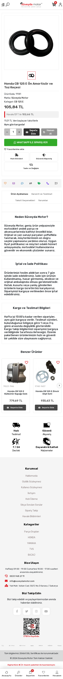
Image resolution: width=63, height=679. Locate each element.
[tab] (19, 194)
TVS (31, 549)
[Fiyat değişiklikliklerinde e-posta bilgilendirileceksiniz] (40, 183)
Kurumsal (31, 468)
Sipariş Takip (31, 510)
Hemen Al (50, 132)
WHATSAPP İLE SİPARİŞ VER (32, 142)
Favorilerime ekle (15, 149)
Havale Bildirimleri (31, 516)
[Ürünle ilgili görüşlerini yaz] (23, 183)
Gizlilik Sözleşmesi (31, 481)
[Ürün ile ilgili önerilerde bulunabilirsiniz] (57, 183)
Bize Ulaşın (31, 562)
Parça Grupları (31, 531)
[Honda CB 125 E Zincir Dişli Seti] (47, 372)
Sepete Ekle (33, 132)
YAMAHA (31, 543)
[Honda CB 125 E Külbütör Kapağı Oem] (15, 372)
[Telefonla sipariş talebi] (48, 183)
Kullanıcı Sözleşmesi (31, 487)
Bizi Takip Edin (31, 593)
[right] (59, 386)
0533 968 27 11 (16, 576)
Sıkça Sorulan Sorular (31, 504)
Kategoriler (31, 524)
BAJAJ (31, 554)
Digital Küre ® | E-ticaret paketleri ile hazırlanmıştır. (31, 665)
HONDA (31, 537)
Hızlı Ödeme (32, 499)
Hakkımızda (31, 475)
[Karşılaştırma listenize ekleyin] (31, 183)
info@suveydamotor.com (22, 581)
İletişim (31, 493)
